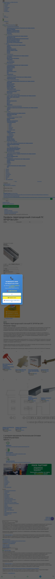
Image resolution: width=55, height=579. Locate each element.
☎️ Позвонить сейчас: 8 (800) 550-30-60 (12, 301)
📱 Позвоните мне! (12, 297)
